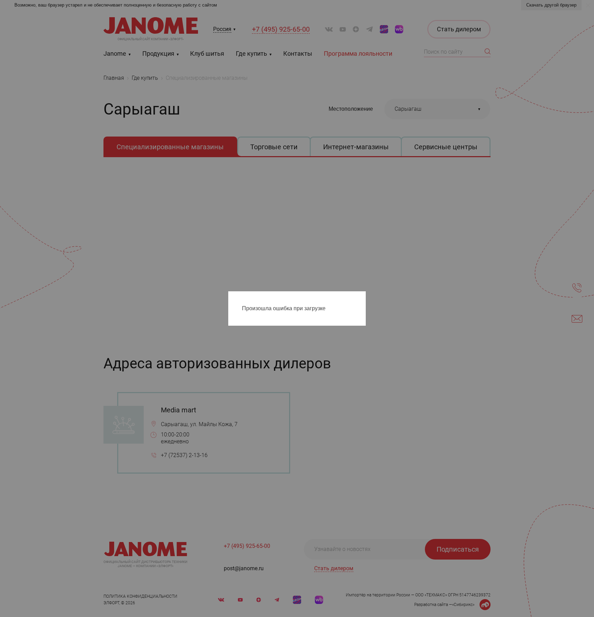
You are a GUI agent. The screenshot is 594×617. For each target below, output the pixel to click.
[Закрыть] (362, 297)
